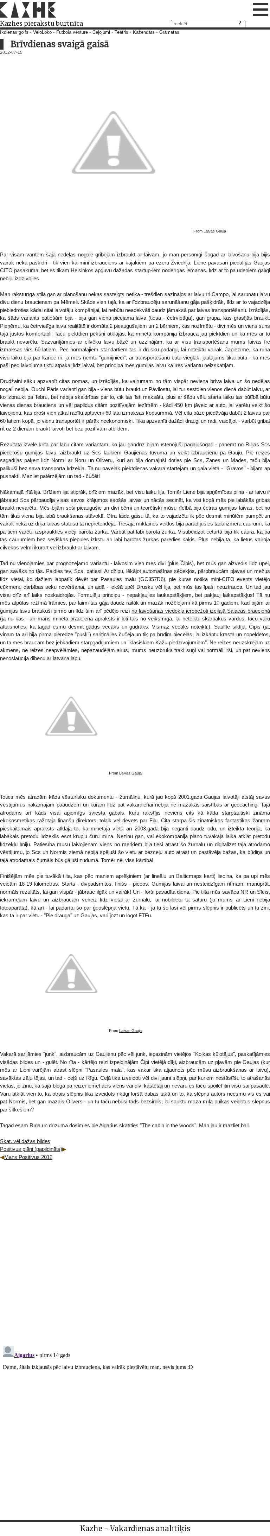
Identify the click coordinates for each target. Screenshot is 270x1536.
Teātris (121, 32)
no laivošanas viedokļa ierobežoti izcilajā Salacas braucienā (200, 611)
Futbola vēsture (72, 32)
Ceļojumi (101, 32)
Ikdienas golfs (14, 32)
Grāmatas (169, 32)
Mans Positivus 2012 (28, 1157)
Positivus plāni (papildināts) (31, 1149)
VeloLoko (42, 32)
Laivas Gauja (215, 231)
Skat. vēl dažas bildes (25, 1141)
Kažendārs (144, 32)
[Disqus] (135, 1249)
